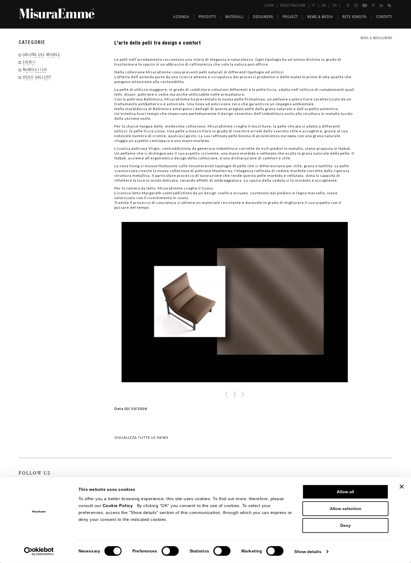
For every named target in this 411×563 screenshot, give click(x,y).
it (313, 6)
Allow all (345, 491)
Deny (345, 525)
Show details (307, 551)
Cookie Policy (118, 505)
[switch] (170, 551)
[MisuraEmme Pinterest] (373, 5)
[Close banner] (402, 487)
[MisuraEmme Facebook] (347, 5)
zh (334, 6)
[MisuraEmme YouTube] (365, 5)
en (324, 6)
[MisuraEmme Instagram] (356, 5)
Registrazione (293, 6)
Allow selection (345, 508)
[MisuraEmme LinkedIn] (381, 5)
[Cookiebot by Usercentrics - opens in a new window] (39, 551)
